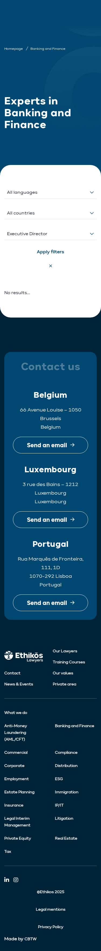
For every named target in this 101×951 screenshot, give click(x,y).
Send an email (47, 445)
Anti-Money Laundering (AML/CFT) (15, 732)
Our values (63, 673)
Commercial (15, 752)
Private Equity (17, 838)
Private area (64, 684)
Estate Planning (19, 792)
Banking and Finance (74, 725)
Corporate (14, 765)
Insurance (13, 805)
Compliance (66, 752)
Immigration (66, 792)
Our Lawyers (65, 651)
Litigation (64, 818)
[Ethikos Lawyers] (26, 656)
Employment (16, 778)
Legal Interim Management (17, 822)
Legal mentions (50, 909)
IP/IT (59, 805)
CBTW (31, 939)
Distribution (66, 765)
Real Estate (66, 838)
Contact (12, 673)
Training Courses (69, 662)
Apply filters (50, 252)
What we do (15, 712)
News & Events (18, 684)
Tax (7, 851)
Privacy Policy (50, 926)
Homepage (13, 49)
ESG (59, 778)
